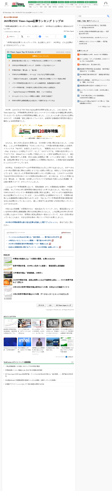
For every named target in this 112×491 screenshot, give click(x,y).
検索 (108, 16)
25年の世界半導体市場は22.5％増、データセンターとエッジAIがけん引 (41, 294)
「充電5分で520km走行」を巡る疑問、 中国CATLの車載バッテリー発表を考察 (39, 79)
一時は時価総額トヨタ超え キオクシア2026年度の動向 (22, 366)
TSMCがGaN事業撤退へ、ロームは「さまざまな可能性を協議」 (34, 74)
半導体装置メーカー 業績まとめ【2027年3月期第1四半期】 (24, 370)
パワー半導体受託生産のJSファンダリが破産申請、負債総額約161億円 (36, 83)
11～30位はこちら (105, 106)
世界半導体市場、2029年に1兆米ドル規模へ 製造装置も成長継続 (39, 266)
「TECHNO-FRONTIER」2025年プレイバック (93, 37)
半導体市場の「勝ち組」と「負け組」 (25, 70)
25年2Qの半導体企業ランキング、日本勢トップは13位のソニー (33, 65)
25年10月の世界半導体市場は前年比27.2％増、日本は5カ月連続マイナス (41, 287)
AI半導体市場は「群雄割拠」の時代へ (28, 273)
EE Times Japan (7, 12)
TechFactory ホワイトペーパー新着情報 (17, 362)
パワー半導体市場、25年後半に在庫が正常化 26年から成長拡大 (33, 87)
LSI (13, 12)
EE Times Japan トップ (63, 305)
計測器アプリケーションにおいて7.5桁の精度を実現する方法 (24, 384)
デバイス (41, 305)
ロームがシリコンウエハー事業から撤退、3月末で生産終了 (32, 96)
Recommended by (60, 356)
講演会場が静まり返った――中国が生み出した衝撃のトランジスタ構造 (36, 61)
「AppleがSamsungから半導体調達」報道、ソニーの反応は (32, 92)
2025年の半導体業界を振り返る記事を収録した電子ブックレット (30, 222)
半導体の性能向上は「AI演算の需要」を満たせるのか (34, 259)
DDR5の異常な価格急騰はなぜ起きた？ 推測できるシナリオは (33, 100)
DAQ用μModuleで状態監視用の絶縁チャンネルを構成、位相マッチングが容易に (30, 380)
